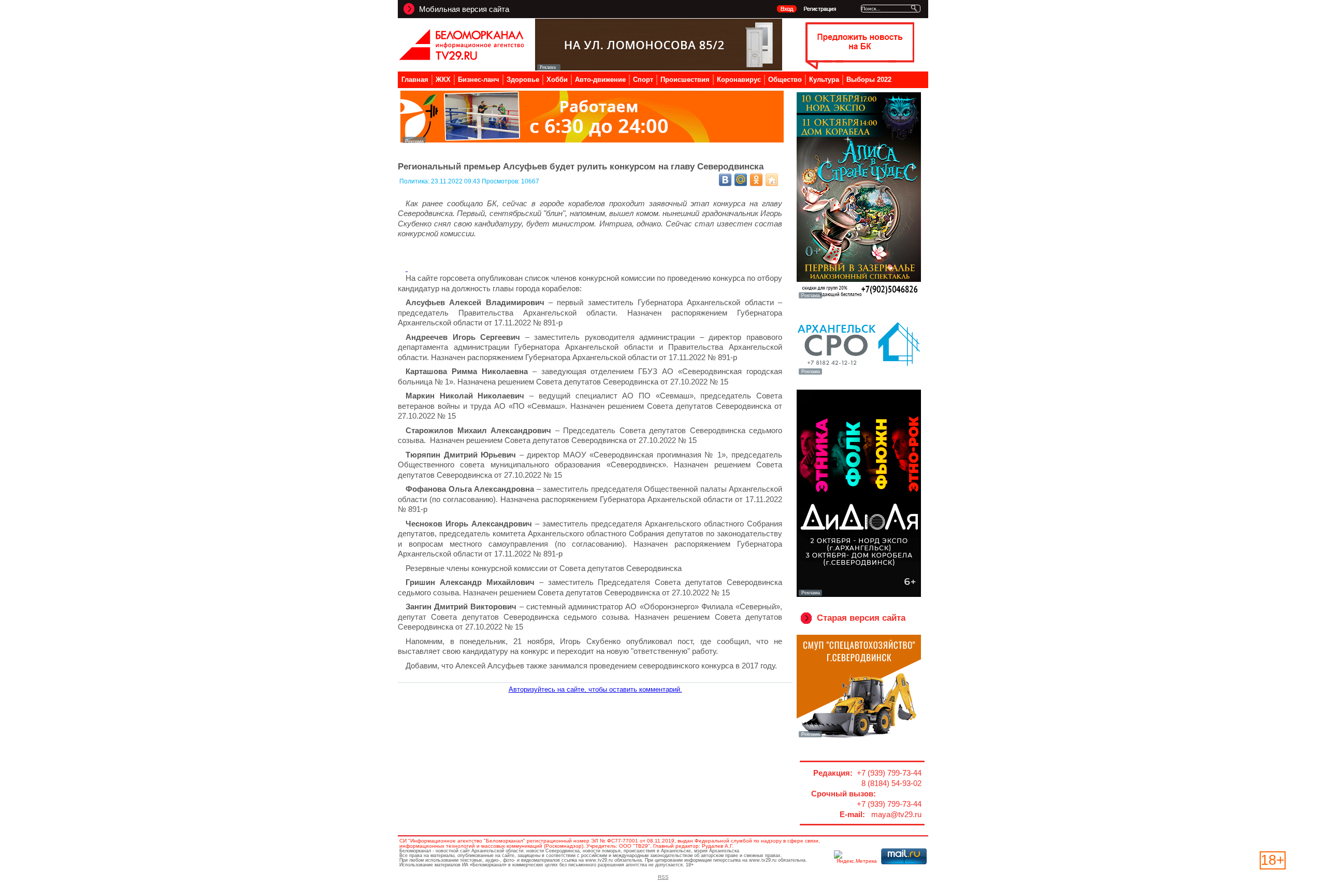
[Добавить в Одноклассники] (756, 180)
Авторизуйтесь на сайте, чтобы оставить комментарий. (595, 689)
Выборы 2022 (868, 79)
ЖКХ (443, 79)
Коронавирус (739, 79)
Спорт (643, 79)
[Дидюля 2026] (859, 595)
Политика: (415, 181)
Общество (785, 79)
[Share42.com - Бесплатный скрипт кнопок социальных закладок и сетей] (772, 180)
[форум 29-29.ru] (859, 373)
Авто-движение (600, 79)
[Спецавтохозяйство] (859, 736)
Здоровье (523, 79)
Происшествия (685, 79)
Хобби (557, 79)
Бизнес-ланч (478, 79)
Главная (414, 79)
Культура (824, 79)
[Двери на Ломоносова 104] (658, 67)
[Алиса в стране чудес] (859, 297)
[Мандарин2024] (592, 140)
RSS (663, 877)
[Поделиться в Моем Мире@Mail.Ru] (740, 180)
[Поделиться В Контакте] (725, 180)
